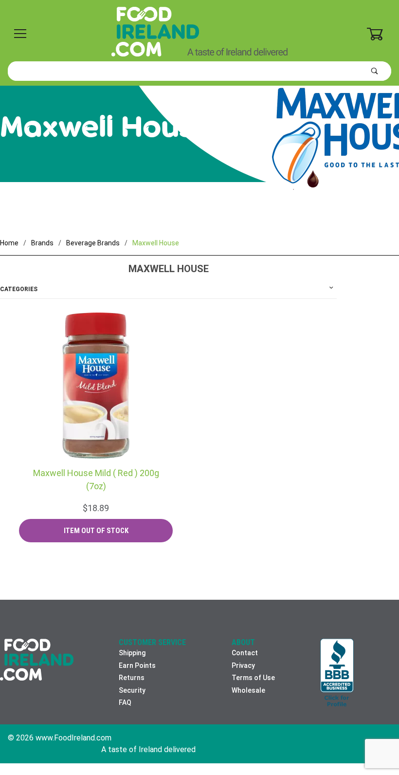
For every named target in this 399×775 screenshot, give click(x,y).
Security (132, 690)
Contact (245, 653)
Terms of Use (253, 678)
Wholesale (248, 690)
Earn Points (137, 665)
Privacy (243, 665)
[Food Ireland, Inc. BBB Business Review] (337, 673)
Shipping (132, 653)
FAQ (125, 702)
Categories (18, 289)
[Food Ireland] (199, 31)
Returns (132, 678)
